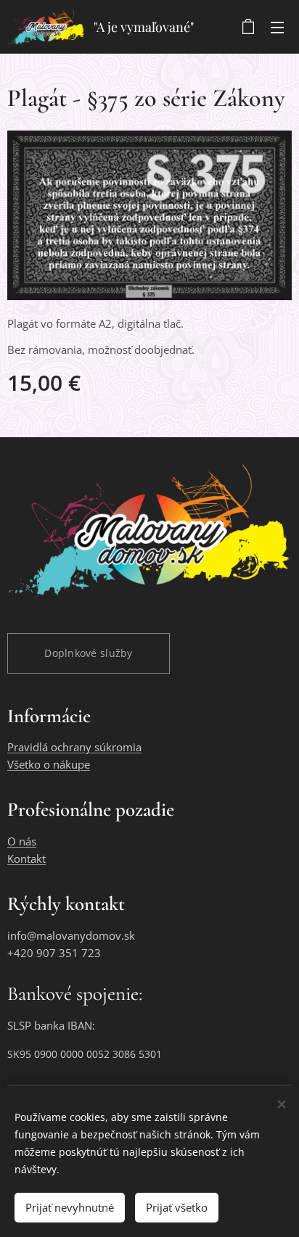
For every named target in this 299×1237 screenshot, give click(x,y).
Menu (277, 26)
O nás (21, 841)
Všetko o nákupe (48, 764)
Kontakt (26, 858)
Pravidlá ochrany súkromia (74, 747)
